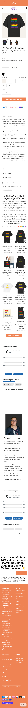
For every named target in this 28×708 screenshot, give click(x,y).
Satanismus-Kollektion (7, 644)
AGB (3, 672)
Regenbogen (5, 596)
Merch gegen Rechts (7, 611)
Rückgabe (4, 669)
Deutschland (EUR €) (7, 686)
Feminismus (4, 619)
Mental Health (5, 621)
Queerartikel (10, 56)
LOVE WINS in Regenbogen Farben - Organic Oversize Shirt (20, 297)
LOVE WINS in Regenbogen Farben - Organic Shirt (7, 246)
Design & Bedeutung (7, 116)
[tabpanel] (14, 394)
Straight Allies (5, 603)
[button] (14, 357)
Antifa (3, 630)
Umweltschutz (5, 636)
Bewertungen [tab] (8, 380)
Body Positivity (5, 625)
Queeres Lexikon (20, 596)
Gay (7, 598)
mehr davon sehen (14, 335)
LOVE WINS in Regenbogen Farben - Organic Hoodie (20, 272)
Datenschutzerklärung (7, 660)
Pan (7, 599)
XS (4, 81)
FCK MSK (4, 617)
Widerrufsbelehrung (6, 666)
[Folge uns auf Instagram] (3, 680)
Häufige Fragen (6, 173)
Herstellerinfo (6, 177)
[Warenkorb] (25, 8)
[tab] (18, 380)
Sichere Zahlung (8, 190)
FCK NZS (5, 613)
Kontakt (17, 601)
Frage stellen (8, 373)
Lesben (3, 598)
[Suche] (5, 8)
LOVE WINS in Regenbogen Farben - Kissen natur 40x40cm (7, 323)
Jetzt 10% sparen (21, 573)
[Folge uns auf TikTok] (10, 680)
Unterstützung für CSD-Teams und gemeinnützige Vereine (20, 609)
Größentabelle (22, 77)
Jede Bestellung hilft (9, 182)
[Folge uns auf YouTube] (7, 680)
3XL (10, 85)
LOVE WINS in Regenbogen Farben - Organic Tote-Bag (7, 272)
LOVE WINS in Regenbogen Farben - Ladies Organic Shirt (7, 297)
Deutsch (16, 686)
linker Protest (7, 629)
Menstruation (5, 623)
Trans (10, 596)
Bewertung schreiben (17, 373)
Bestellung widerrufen (21, 590)
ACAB (6, 630)
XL (23, 81)
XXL (4, 85)
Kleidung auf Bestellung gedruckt (12, 186)
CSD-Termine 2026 (20, 593)
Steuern (10, 60)
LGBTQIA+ (6, 592)
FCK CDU (6, 615)
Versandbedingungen (7, 664)
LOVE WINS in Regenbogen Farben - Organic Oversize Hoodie (21, 246)
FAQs (17, 598)
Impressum (4, 656)
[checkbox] (18, 384)
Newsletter (18, 604)
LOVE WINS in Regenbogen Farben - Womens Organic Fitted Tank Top (21, 324)
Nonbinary (4, 601)
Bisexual (4, 599)
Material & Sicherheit (8, 164)
